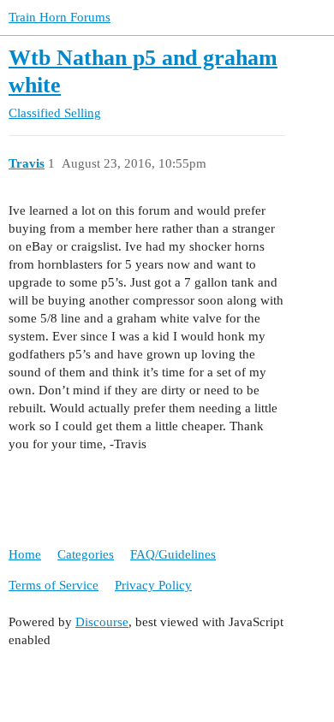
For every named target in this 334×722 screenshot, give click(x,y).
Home (25, 554)
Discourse (101, 622)
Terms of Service (53, 585)
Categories (85, 554)
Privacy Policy (153, 585)
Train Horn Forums (59, 17)
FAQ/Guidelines (173, 554)
